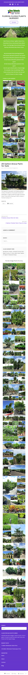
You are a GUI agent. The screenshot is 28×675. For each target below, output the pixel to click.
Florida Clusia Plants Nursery (14, 17)
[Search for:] (14, 241)
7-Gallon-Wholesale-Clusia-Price (9, 645)
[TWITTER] (15, 4)
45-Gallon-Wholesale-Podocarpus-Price (11, 649)
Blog (2, 665)
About (2, 659)
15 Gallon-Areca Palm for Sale (9, 217)
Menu (14, 22)
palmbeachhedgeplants (13, 168)
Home (2, 655)
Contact (3, 662)
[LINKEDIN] (12, 4)
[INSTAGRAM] (18, 4)
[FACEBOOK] (10, 4)
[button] (7, 83)
